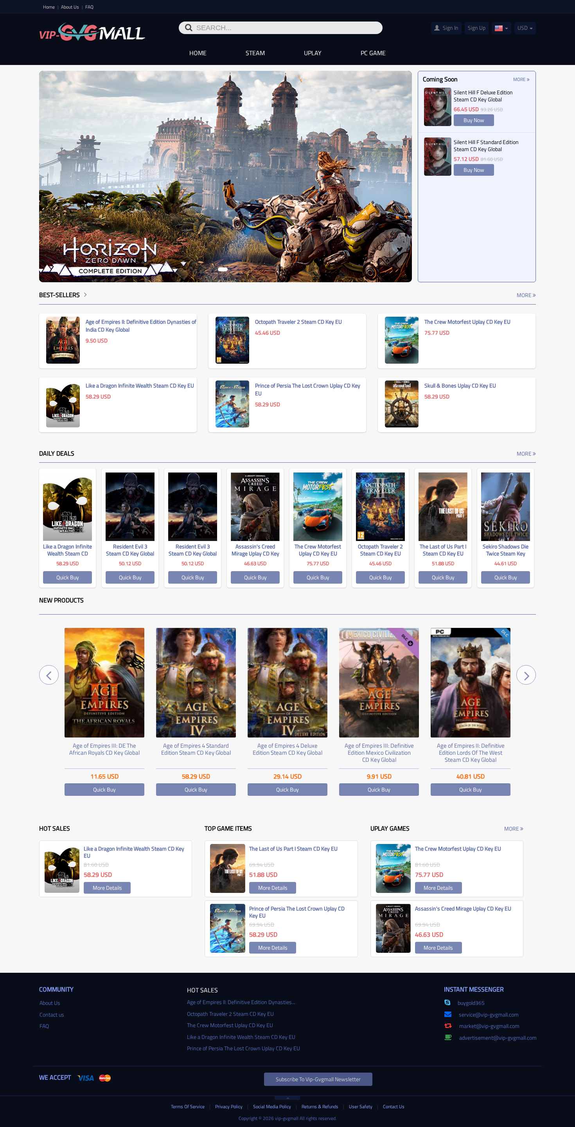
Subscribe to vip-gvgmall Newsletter (318, 1079)
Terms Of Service (188, 1106)
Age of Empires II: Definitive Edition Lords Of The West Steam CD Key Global (379, 752)
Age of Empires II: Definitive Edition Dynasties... (241, 1002)
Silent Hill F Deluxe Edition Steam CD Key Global (483, 95)
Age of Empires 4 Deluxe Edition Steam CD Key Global (196, 749)
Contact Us (393, 1106)
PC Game (373, 53)
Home (49, 7)
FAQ (89, 7)
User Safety (361, 1106)
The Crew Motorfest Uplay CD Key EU (230, 1025)
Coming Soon (440, 79)
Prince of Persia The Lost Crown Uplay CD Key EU (243, 1048)
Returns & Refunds (321, 1106)
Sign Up (476, 27)
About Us (70, 7)
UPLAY (313, 53)
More (520, 79)
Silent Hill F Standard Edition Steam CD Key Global (486, 145)
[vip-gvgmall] (92, 29)
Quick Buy (67, 577)
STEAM (255, 53)
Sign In (450, 27)
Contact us (52, 1014)
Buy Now (474, 120)
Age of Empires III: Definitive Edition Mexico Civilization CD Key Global (287, 752)
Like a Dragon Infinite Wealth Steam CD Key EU (241, 1037)
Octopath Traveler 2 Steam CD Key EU (230, 1014)
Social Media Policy (272, 1106)
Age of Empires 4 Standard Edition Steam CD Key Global (104, 749)
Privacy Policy (229, 1106)
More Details (107, 888)
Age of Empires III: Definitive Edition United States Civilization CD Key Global (470, 752)
